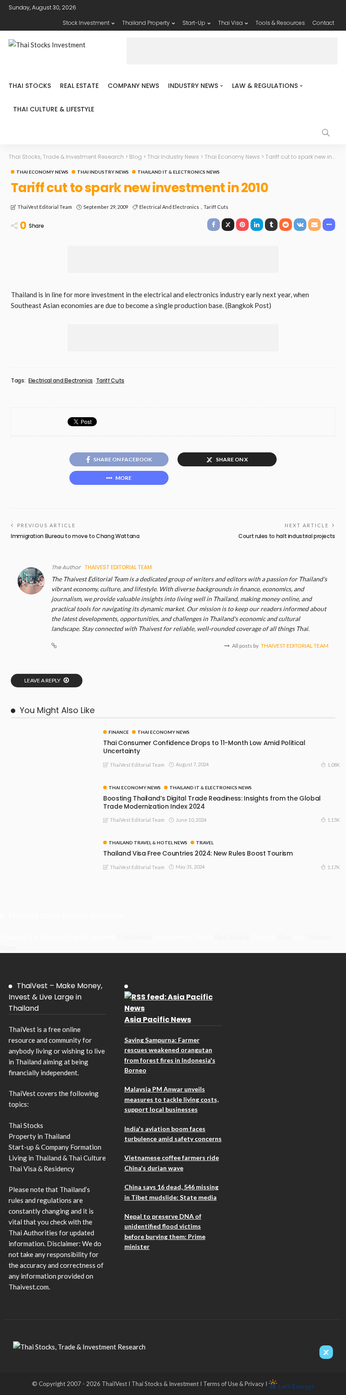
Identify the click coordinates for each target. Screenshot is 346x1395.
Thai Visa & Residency (41, 1169)
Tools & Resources (280, 23)
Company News (133, 85)
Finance (119, 732)
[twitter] (326, 1352)
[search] (325, 132)
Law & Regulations (265, 85)
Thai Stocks (30, 85)
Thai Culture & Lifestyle (53, 109)
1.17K (334, 867)
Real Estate (79, 85)
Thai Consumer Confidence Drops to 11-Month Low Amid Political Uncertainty (204, 746)
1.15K (334, 820)
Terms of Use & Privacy (233, 1383)
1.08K (334, 765)
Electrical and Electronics (169, 207)
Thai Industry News (103, 172)
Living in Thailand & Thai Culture (57, 1158)
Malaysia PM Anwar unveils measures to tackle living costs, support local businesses (171, 1099)
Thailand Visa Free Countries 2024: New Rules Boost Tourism (198, 853)
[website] (54, 645)
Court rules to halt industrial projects (286, 536)
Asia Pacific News (157, 1019)
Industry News (193, 85)
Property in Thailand (39, 1136)
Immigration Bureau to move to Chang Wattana (75, 536)
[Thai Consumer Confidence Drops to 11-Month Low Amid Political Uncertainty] (51, 733)
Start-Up (193, 23)
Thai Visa (230, 23)
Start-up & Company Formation (55, 1147)
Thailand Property (146, 23)
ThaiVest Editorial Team (45, 207)
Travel (205, 842)
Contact (323, 23)
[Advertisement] (232, 50)
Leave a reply (42, 680)
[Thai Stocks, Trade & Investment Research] (79, 1345)
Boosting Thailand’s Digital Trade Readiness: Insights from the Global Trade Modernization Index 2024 (212, 802)
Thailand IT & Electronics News (178, 172)
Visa (284, 937)
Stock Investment (86, 23)
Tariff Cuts (216, 207)
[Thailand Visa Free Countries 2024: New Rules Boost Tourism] (51, 843)
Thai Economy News (42, 172)
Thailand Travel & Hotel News (148, 842)
